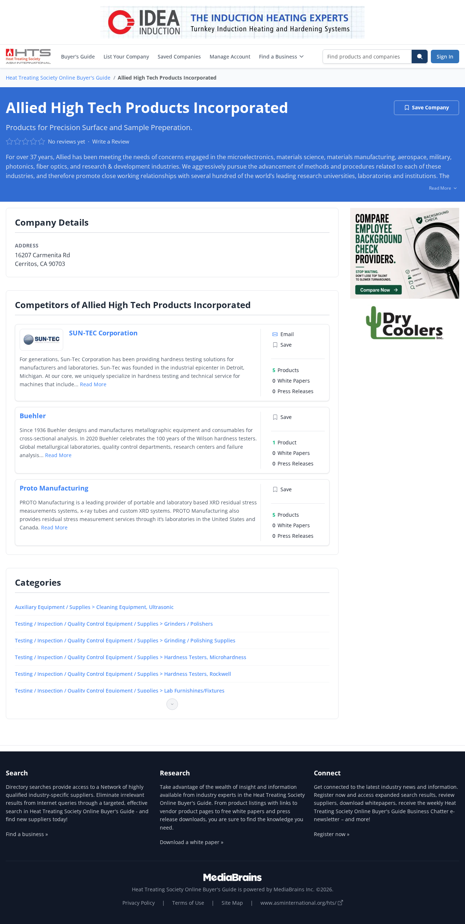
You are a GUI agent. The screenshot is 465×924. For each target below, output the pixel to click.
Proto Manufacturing (54, 488)
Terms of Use (188, 902)
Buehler (33, 415)
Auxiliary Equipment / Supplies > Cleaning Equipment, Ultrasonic (94, 607)
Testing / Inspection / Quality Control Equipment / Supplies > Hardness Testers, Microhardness (130, 657)
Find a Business (278, 56)
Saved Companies (179, 56)
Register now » (331, 834)
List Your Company (126, 56)
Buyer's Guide (78, 56)
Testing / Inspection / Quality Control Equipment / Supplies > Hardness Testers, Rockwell (123, 673)
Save (286, 344)
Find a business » (27, 834)
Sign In (445, 56)
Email (287, 334)
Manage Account (230, 56)
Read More (93, 384)
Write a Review (110, 141)
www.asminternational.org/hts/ (299, 902)
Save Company (430, 107)
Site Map (232, 902)
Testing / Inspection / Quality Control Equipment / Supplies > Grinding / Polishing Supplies (125, 640)
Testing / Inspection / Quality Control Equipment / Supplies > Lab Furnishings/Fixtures (120, 690)
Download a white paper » (191, 842)
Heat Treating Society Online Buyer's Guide (58, 77)
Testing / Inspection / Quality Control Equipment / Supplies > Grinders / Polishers (114, 623)
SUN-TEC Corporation (103, 332)
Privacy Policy (138, 902)
